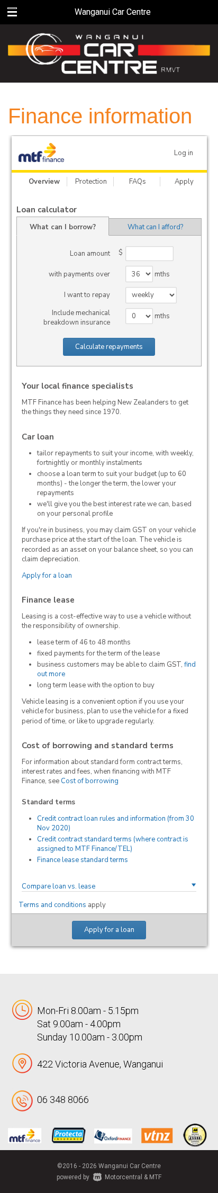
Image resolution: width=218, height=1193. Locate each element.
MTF (155, 1177)
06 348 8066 (63, 1099)
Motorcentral (123, 1177)
